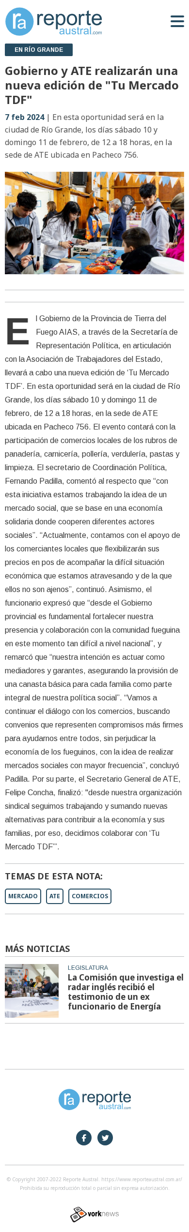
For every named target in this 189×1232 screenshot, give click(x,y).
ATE (54, 896)
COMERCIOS (90, 896)
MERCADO (23, 896)
